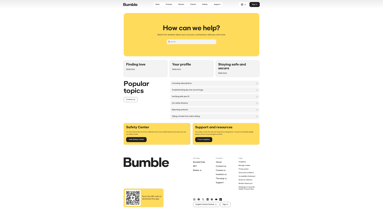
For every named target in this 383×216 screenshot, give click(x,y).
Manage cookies (244, 165)
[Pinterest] (212, 199)
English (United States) (205, 204)
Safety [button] (205, 4)
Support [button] (217, 4)
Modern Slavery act (245, 183)
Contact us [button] (130, 99)
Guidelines (242, 162)
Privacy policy (243, 169)
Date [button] (157, 4)
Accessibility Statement (247, 176)
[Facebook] (198, 199)
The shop (220, 179)
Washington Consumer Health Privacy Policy (247, 188)
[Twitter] (203, 199)
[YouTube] (216, 199)
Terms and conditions (246, 173)
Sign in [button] (254, 4)
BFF (195, 166)
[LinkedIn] (207, 199)
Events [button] (193, 4)
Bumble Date (199, 162)
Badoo (196, 170)
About (219, 162)
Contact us (221, 166)
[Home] (130, 4)
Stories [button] (181, 4)
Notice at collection (245, 180)
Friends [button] (169, 4)
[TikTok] (220, 199)
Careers (220, 170)
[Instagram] (194, 199)
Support (219, 183)
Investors (220, 175)
